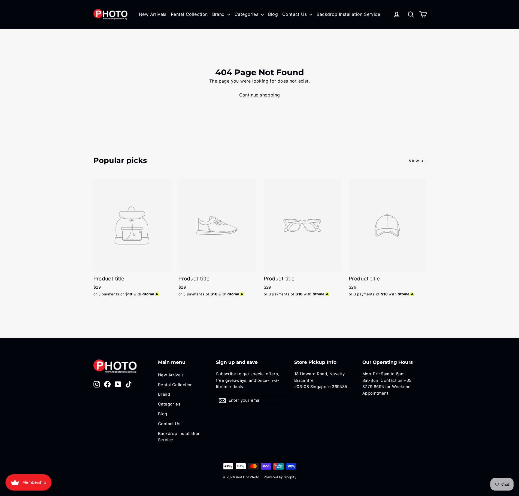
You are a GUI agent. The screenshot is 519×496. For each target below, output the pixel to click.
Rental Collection (189, 14)
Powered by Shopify (280, 477)
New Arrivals (152, 14)
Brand (219, 14)
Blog (273, 14)
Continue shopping (259, 95)
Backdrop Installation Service (348, 14)
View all (417, 160)
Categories (247, 14)
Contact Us (295, 14)
